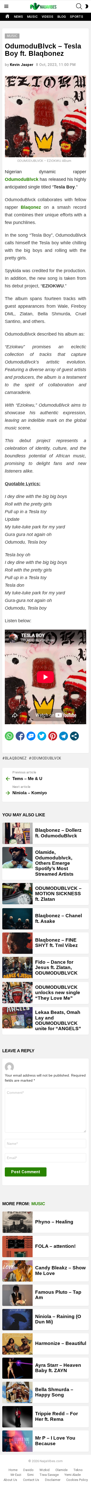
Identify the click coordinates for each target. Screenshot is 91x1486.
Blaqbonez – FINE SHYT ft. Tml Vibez (56, 942)
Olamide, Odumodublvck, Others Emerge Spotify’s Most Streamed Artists (54, 863)
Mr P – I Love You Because (55, 1440)
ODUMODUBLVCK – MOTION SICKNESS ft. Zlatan (58, 894)
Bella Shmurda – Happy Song (54, 1392)
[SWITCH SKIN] (87, 6)
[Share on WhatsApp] (9, 736)
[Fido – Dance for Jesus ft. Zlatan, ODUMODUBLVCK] (17, 967)
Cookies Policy (77, 1480)
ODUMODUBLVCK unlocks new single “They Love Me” (57, 992)
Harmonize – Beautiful (60, 1343)
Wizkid (44, 1470)
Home (13, 1470)
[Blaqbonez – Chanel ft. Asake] (17, 918)
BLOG (61, 17)
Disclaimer (52, 1480)
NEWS (18, 17)
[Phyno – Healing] (17, 1222)
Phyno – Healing (54, 1221)
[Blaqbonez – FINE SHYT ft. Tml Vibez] (17, 943)
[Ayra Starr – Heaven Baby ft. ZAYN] (17, 1368)
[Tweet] (41, 736)
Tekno (78, 1470)
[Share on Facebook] (20, 736)
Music (38, 1203)
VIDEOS (47, 17)
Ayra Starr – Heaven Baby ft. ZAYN (58, 1367)
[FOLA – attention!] (17, 1246)
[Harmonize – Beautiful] (17, 1344)
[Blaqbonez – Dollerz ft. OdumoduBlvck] (17, 833)
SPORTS (76, 17)
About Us (10, 1480)
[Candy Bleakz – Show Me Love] (17, 1271)
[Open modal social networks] (74, 736)
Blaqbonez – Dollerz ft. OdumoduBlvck (58, 832)
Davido (28, 1470)
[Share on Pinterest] (52, 736)
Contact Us (31, 1480)
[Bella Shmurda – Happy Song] (17, 1392)
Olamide (61, 1470)
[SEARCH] (79, 6)
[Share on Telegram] (63, 736)
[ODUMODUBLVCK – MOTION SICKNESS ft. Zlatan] (17, 893)
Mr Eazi (16, 1475)
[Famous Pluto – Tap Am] (17, 1295)
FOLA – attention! (55, 1246)
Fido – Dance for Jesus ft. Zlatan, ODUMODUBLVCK (56, 967)
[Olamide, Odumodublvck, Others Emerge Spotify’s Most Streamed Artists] (17, 857)
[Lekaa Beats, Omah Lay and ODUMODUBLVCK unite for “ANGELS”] (17, 1017)
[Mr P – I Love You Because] (17, 1441)
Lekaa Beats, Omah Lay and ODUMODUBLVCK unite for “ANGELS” (58, 1020)
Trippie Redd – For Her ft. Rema (56, 1416)
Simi (30, 1475)
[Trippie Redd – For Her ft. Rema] (17, 1416)
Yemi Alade (72, 1475)
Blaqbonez (16, 758)
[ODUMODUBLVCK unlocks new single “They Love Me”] (17, 992)
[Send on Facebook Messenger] (31, 736)
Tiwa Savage (49, 1475)
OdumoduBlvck (21, 179)
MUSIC (32, 17)
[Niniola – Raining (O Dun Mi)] (17, 1319)
